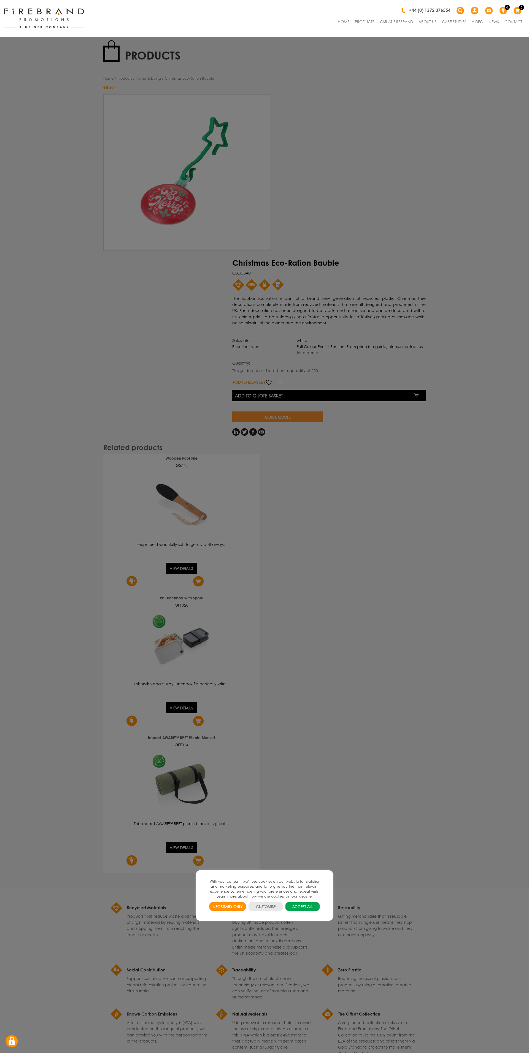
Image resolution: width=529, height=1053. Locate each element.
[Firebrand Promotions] (44, 18)
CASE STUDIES (454, 21)
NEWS (494, 21)
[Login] (475, 11)
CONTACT (513, 21)
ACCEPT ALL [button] (302, 906)
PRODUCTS (364, 21)
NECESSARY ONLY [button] (227, 906)
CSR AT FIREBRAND (396, 21)
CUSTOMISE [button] (266, 906)
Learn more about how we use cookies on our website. (264, 896)
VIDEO (477, 21)
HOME (343, 21)
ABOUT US (427, 21)
